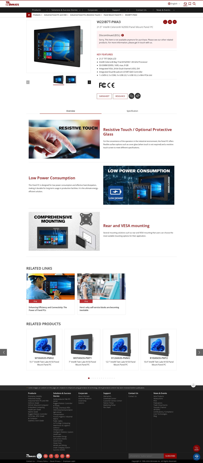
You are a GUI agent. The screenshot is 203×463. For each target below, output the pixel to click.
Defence (56, 428)
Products (37, 15)
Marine (55, 419)
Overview (70, 111)
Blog (155, 416)
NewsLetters (158, 398)
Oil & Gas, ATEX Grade (36, 416)
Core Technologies (160, 414)
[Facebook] (51, 456)
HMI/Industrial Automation (63, 410)
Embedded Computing (36, 407)
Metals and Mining (60, 445)
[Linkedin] (45, 456)
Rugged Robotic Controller (37, 414)
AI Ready (56, 406)
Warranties (107, 396)
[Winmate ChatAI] (197, 456)
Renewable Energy (60, 436)
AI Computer (32, 418)
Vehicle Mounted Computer (38, 405)
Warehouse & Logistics (61, 425)
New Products (159, 396)
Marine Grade (33, 412)
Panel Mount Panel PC (113, 15)
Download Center (109, 398)
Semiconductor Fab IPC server (61, 400)
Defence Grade (33, 403)
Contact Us (141, 10)
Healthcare (57, 434)
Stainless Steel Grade (36, 421)
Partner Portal (108, 403)
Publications (158, 403)
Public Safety (57, 421)
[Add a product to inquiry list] (132, 97)
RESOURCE (120, 96)
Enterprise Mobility (35, 396)
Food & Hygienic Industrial (62, 417)
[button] (197, 449)
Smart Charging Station (61, 448)
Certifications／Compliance (163, 412)
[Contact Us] (170, 22)
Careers (81, 403)
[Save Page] (165, 21)
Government (57, 441)
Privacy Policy (42, 461)
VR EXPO (157, 410)
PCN (155, 401)
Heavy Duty (57, 443)
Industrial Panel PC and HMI (55, 15)
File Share (107, 407)
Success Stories (59, 450)
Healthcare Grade (34, 410)
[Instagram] (62, 456)
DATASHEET (104, 96)
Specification (132, 111)
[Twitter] (56, 456)
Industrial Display (34, 398)
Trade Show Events (161, 405)
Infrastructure (58, 430)
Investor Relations (85, 398)
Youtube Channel (160, 407)
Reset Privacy (55, 461)
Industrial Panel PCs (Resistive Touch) (85, 15)
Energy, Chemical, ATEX (61, 408)
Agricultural (57, 412)
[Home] (29, 15)
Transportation (58, 414)
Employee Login (69, 461)
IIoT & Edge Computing (61, 423)
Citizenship (82, 401)
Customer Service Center (112, 401)
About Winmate (84, 396)
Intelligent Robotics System (63, 432)
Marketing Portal (109, 405)
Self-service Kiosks (60, 439)
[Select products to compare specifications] (138, 97)
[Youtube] (67, 456)
